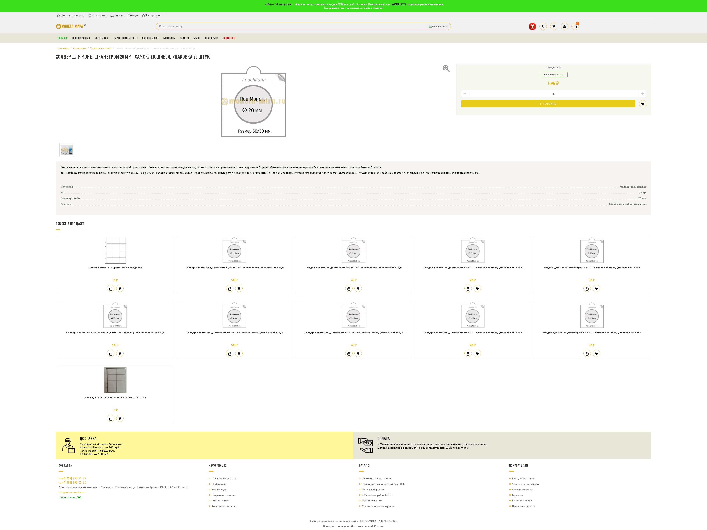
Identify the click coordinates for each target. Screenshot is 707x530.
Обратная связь (67, 497)
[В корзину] (110, 288)
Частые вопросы (522, 489)
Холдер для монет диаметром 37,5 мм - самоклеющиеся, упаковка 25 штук (591, 332)
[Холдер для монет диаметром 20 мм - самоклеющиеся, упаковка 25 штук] (253, 101)
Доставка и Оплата (224, 478)
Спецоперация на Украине (378, 506)
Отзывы (119, 15)
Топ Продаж (219, 489)
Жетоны (184, 38)
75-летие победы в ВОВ (377, 478)
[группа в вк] (79, 497)
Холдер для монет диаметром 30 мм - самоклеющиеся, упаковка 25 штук (234, 332)
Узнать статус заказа (525, 484)
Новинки (63, 38)
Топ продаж (153, 15)
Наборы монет (150, 38)
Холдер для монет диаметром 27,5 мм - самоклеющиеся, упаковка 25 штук (115, 332)
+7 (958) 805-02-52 (73, 482)
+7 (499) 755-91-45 (73, 478)
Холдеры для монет (100, 48)
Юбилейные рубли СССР (377, 495)
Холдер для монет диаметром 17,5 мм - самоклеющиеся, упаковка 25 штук (472, 267)
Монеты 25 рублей (373, 489)
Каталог (365, 465)
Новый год (229, 38)
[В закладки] (642, 105)
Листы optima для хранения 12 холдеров (115, 267)
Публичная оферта (523, 506)
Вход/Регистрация (523, 478)
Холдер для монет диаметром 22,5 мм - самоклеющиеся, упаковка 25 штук (234, 267)
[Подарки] (532, 26)
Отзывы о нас (220, 500)
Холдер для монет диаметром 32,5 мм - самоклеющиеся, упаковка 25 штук (353, 332)
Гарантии (517, 495)
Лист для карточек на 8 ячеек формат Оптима (115, 397)
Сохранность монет (224, 495)
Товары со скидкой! (224, 506)
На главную (63, 48)
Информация (218, 465)
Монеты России (81, 38)
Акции (135, 15)
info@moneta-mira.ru (71, 492)
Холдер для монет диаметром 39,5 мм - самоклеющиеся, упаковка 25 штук (472, 332)
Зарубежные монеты (126, 38)
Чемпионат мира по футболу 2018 (383, 484)
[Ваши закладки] (553, 26)
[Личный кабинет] (564, 26)
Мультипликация (372, 500)
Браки (197, 38)
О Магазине (99, 15)
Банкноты (169, 38)
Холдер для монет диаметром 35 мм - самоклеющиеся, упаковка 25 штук (592, 267)
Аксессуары (211, 38)
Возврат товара (522, 500)
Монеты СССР (102, 38)
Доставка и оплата (73, 15)
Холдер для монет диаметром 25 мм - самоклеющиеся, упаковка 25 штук (353, 267)
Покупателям (518, 465)
